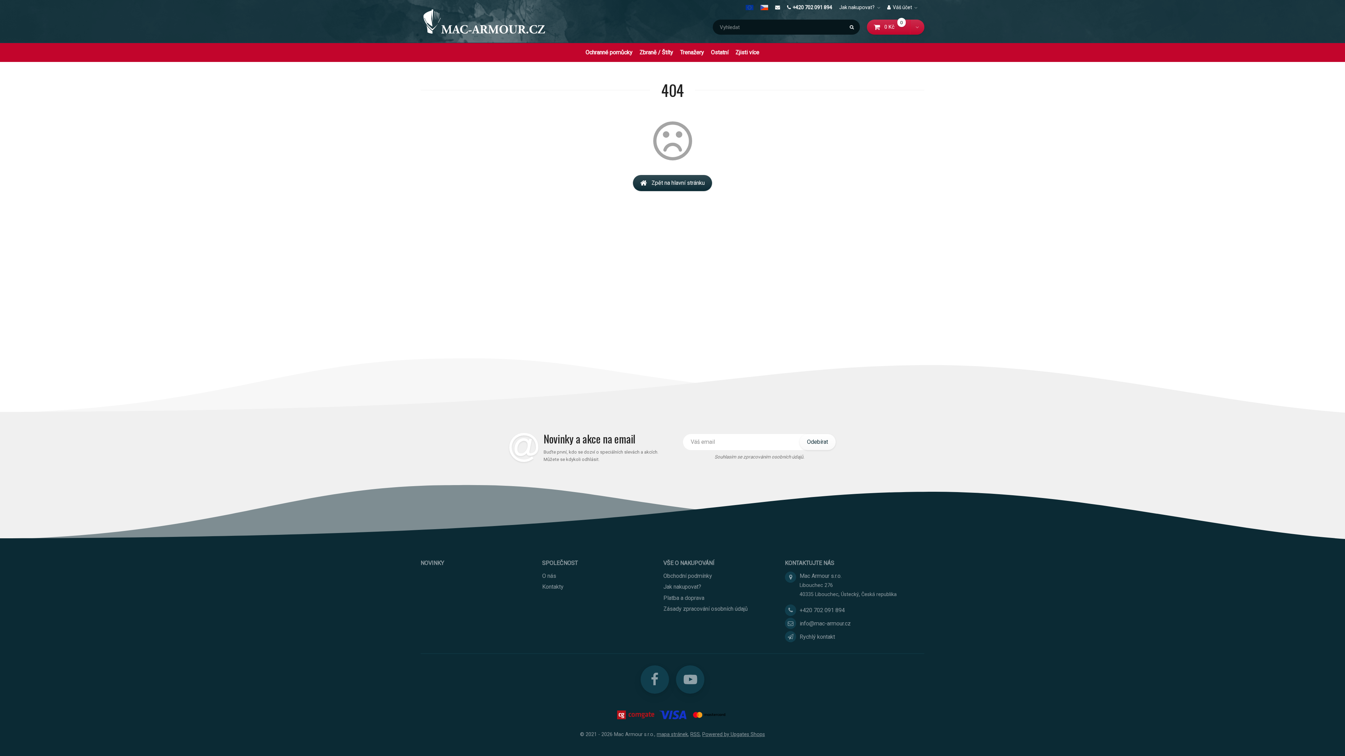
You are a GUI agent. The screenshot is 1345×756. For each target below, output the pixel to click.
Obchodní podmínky (687, 576)
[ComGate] (636, 714)
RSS (695, 734)
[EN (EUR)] (751, 7)
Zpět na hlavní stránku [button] (678, 183)
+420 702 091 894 (812, 7)
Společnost (560, 563)
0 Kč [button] (897, 27)
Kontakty (553, 586)
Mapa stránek (672, 734)
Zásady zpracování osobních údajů (705, 609)
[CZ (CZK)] (764, 7)
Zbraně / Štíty (656, 52)
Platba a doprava (683, 598)
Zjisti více (747, 52)
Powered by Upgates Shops (733, 734)
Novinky (432, 563)
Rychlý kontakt (817, 637)
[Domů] (484, 22)
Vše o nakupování (689, 563)
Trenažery (692, 52)
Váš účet (902, 7)
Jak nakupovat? (857, 7)
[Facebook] (655, 679)
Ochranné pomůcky (609, 52)
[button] (917, 27)
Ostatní (720, 52)
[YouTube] (690, 679)
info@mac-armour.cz (825, 623)
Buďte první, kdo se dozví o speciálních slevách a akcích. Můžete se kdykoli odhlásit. (601, 455)
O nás (549, 576)
